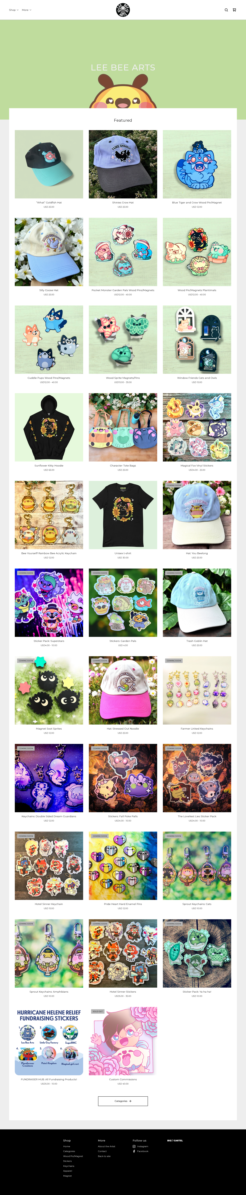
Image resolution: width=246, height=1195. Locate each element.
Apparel (67, 1171)
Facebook (142, 1151)
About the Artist (106, 1146)
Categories (121, 1101)
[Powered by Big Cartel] (175, 1140)
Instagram (142, 1146)
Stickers (67, 1161)
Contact (102, 1151)
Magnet (67, 1176)
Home (66, 1146)
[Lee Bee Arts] (123, 10)
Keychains (68, 1166)
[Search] (226, 10)
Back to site (104, 1156)
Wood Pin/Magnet (73, 1156)
